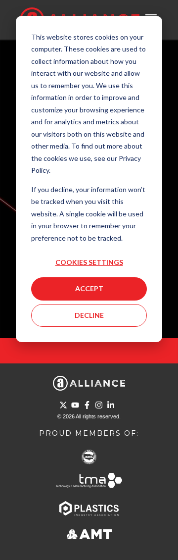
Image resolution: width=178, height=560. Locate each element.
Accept (89, 288)
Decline (89, 315)
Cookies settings (89, 262)
